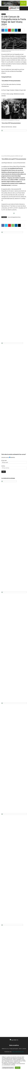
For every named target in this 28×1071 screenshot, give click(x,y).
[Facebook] (2, 30)
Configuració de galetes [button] (8, 1067)
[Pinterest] (9, 30)
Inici (2, 11)
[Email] (19, 30)
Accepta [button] (17, 1067)
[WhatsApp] (12, 30)
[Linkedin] (16, 30)
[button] (2, 8)
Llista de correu (5, 457)
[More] (22, 30)
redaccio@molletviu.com (18, 1051)
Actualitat (6, 11)
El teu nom (4, 460)
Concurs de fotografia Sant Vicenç (14, 217)
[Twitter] (6, 30)
